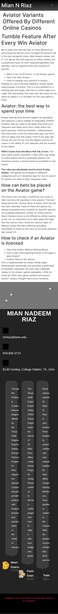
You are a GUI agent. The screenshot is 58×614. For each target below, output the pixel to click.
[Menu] (52, 5)
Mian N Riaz (16, 5)
